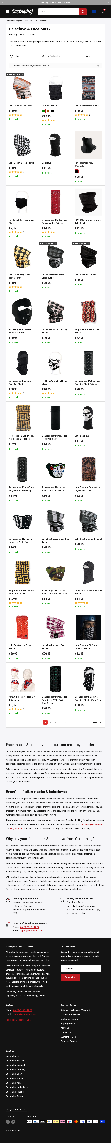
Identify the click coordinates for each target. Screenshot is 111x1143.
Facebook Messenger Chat (18, 1020)
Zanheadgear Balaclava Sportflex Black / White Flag (88, 698)
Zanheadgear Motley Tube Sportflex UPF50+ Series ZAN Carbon (54, 700)
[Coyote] (48, 111)
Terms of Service (69, 1041)
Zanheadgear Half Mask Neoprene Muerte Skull (53, 489)
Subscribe (70, 977)
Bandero (99, 824)
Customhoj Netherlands (17, 1087)
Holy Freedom (16, 828)
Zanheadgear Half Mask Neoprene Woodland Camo (55, 592)
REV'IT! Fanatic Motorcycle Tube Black (88, 221)
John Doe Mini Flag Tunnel (21, 163)
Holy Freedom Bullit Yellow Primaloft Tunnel (21, 592)
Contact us (66, 1032)
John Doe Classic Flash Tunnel (20, 647)
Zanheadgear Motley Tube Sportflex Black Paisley (87, 382)
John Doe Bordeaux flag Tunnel (53, 647)
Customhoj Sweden (15, 1060)
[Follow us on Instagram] (13, 1122)
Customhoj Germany (15, 1069)
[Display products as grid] (94, 56)
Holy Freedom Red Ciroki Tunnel (87, 331)
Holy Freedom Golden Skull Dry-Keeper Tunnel (88, 489)
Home (8, 21)
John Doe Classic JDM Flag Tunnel (55, 331)
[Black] (52, 111)
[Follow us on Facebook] (8, 1122)
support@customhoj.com (31, 930)
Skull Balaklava (82, 436)
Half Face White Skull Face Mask (54, 382)
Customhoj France (14, 1078)
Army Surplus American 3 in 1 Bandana (22, 698)
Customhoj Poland (14, 1096)
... (60, 722)
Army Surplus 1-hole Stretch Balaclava (88, 592)
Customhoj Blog (68, 1037)
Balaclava (46, 163)
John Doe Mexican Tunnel (87, 106)
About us (65, 1028)
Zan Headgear (87, 824)
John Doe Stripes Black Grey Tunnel (55, 540)
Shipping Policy (68, 1023)
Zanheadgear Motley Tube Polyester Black (54, 437)
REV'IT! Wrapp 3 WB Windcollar (84, 164)
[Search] (83, 11)
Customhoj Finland (15, 1092)
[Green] (43, 111)
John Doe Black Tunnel (86, 275)
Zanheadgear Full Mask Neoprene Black (20, 331)
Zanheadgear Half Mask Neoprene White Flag (20, 540)
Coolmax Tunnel (49, 106)
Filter (17, 56)
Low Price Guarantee (70, 1014)
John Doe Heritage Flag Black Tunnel (53, 276)
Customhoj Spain (14, 1074)
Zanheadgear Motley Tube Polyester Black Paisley (21, 489)
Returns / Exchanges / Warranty (76, 1010)
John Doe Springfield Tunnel (88, 539)
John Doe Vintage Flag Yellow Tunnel (19, 276)
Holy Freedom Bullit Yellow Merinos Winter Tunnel (21, 437)
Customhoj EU (12, 1056)
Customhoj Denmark (15, 1065)
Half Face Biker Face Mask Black (21, 221)
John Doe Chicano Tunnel (21, 106)
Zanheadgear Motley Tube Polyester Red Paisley (54, 221)
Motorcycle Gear (19, 21)
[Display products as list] (99, 56)
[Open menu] (7, 11)
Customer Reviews (69, 1019)
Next (95, 722)
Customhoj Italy (13, 1083)
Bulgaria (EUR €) (14, 1109)
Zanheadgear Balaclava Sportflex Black (20, 382)
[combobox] (58, 11)
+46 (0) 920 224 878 (29, 927)
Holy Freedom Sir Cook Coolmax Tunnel (86, 647)
